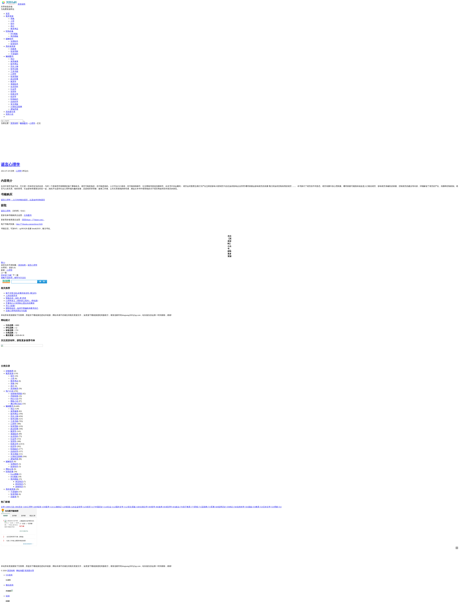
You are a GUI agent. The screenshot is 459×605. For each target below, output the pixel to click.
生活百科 (14, 87)
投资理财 (14, 51)
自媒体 (13, 49)
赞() (3, 263)
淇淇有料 (21, 4)
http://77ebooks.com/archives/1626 (29, 224)
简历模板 (14, 36)
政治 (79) (179, 507)
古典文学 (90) (145, 507)
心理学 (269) (32, 507)
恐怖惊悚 (14, 396)
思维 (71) (198, 507)
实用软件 (14, 41)
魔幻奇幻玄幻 (16, 404)
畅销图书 (9, 56)
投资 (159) (41, 507)
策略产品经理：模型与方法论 (13, 278)
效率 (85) (162, 507)
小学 (12, 21)
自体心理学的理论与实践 (16, 311)
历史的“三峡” (6, 275)
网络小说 (14, 401)
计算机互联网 (16, 107)
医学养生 (14, 64)
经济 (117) (91, 507)
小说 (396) (14, 507)
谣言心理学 (10, 164)
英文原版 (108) (134, 507)
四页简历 (19, 484)
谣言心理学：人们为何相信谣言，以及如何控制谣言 (23, 200)
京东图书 (28, 215)
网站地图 (20, 571)
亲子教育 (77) (188, 507)
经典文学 (14, 94)
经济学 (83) (170, 507)
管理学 (13, 92)
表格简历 (19, 487)
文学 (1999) (5, 507)
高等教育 (14, 389)
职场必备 (9, 31)
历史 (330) (23, 507)
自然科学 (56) (242, 507)
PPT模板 (14, 34)
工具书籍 (14, 71)
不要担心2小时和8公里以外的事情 (20, 303)
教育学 (13, 81)
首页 (8, 14)
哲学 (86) (155, 507)
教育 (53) (259, 507)
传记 (12, 59)
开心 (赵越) (10, 306)
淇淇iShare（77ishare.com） (33, 220)
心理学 (13, 74)
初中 (12, 24)
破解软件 (9, 39)
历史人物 (14, 66)
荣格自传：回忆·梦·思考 (16, 298)
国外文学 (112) (122, 507)
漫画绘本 (14, 84)
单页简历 (19, 482)
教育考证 (14, 29)
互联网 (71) (206, 507)
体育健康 (14, 61)
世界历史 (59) (224, 507)
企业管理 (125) (81, 507)
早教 (12, 19)
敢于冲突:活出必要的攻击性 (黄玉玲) (21, 293)
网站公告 (9, 469)
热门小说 (9, 391)
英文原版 (14, 104)
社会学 (13, 89)
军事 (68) (214, 507)
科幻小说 (14, 399)
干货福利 (14, 54)
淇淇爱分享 (10, 112)
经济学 (13, 97)
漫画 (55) (252, 507)
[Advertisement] (229, 142)
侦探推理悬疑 (16, 394)
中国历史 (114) (101, 507)
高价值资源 (10, 46)
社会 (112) (111, 507)
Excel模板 (15, 474)
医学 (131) (50, 507)
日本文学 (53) (268, 507)
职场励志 (14, 99)
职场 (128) (70, 507)
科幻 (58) (233, 507)
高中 (12, 26)
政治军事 (14, 79)
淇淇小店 (9, 114)
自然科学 (14, 102)
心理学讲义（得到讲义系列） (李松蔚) (22, 301)
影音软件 (14, 44)
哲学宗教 (14, 69)
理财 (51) (278, 507)
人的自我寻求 (11, 296)
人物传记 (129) (60, 507)
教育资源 (9, 16)
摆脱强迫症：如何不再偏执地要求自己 (22, 308)
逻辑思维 (14, 109)
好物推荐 (9, 371)
